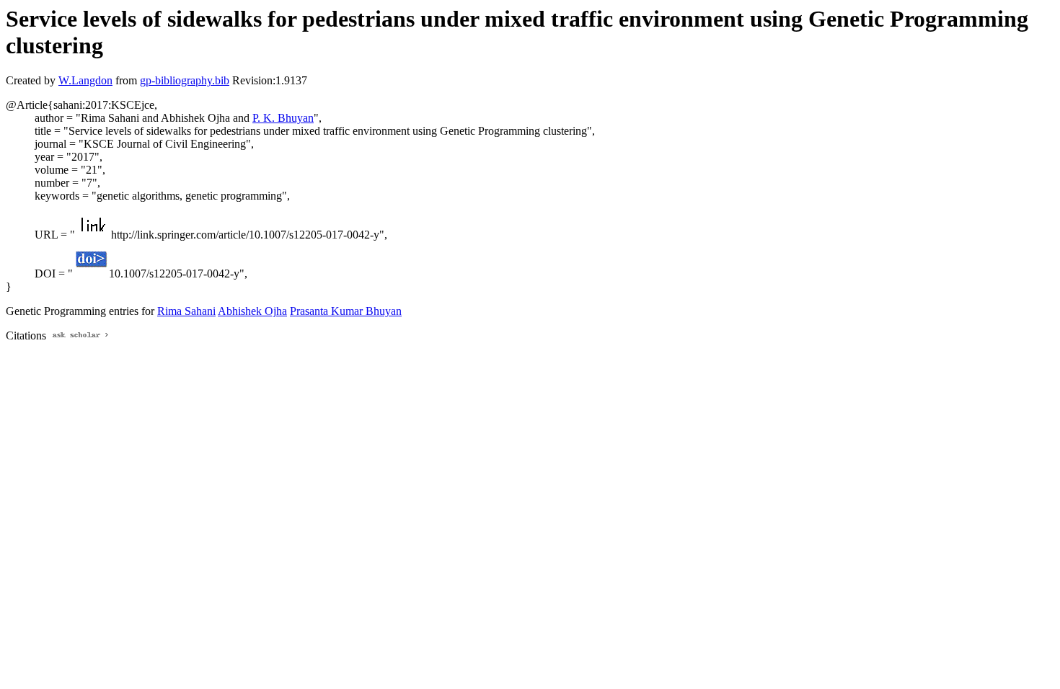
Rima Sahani (186, 311)
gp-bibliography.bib (184, 80)
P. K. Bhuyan (283, 118)
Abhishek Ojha (252, 311)
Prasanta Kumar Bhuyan (346, 311)
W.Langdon (85, 80)
